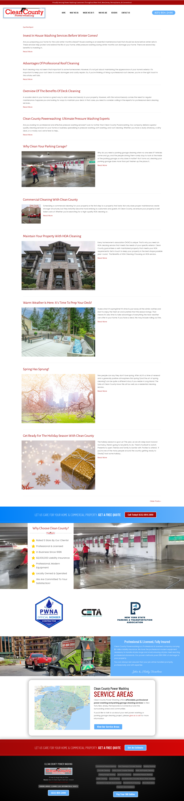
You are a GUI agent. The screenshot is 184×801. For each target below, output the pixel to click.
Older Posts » (155, 501)
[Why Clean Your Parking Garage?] (58, 169)
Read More (27, 51)
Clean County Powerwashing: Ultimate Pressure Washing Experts (66, 118)
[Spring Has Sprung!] (58, 398)
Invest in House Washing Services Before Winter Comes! (60, 35)
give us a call (134, 715)
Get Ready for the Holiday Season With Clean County (58, 435)
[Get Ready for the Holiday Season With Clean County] (58, 465)
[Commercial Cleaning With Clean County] (31, 214)
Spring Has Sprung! (36, 369)
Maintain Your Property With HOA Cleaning (52, 236)
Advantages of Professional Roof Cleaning (51, 63)
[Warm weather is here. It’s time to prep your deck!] (58, 332)
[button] (163, 13)
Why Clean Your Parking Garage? (45, 146)
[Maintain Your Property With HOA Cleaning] (58, 265)
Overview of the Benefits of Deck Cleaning (51, 91)
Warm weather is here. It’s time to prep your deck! (57, 302)
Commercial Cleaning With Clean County (50, 199)
